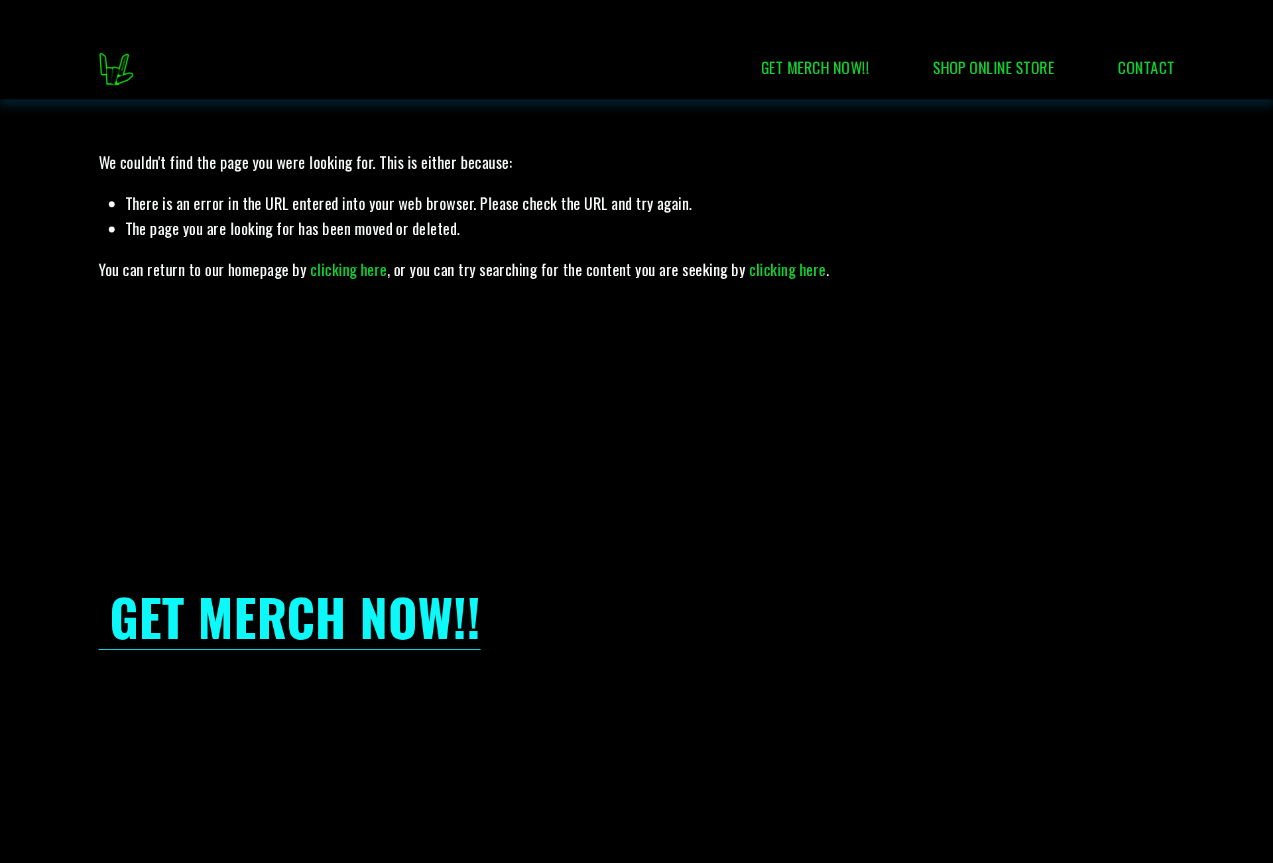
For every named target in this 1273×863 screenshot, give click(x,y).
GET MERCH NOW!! (815, 67)
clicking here (348, 269)
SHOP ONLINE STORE (993, 67)
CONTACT (1146, 67)
